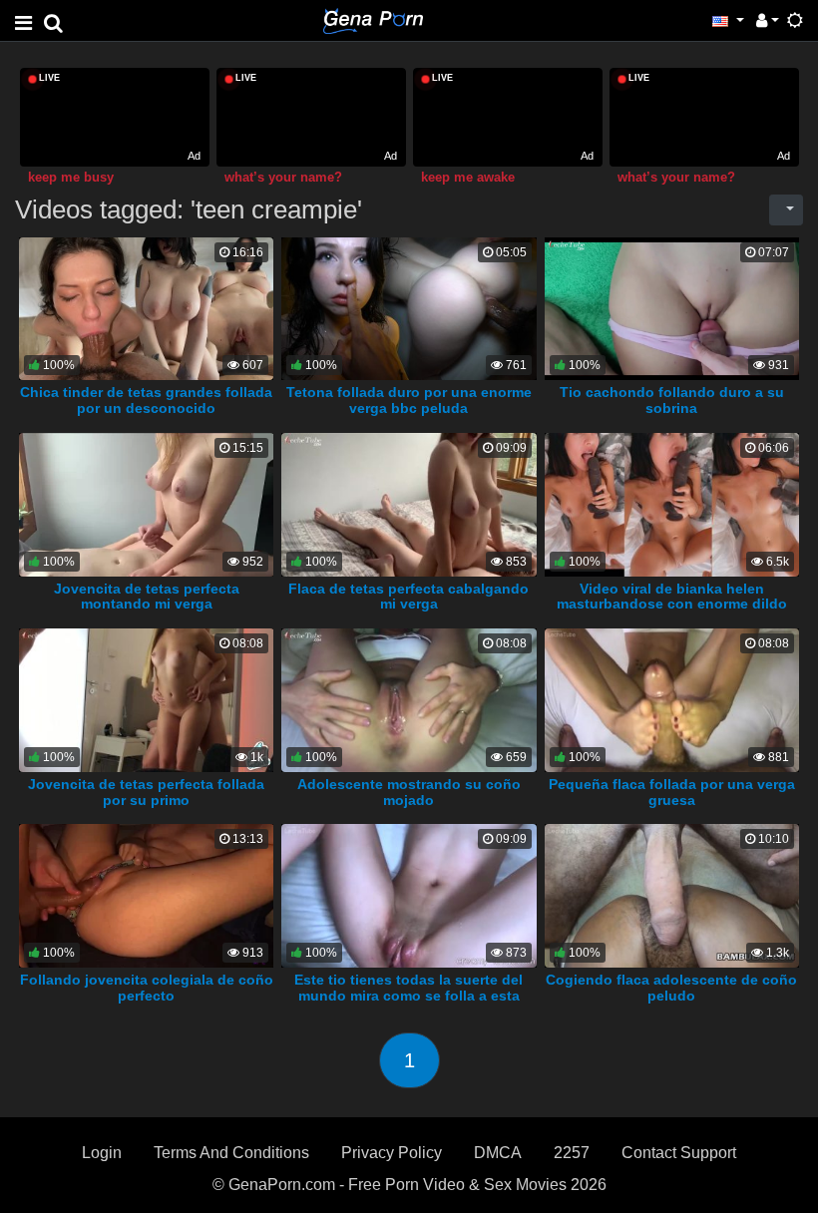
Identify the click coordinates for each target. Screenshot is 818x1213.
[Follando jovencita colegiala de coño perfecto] (146, 894)
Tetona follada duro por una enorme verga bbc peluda (409, 400)
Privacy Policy (391, 1152)
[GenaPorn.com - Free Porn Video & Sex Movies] (373, 19)
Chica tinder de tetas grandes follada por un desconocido (146, 400)
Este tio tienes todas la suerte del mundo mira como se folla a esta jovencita (408, 995)
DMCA (498, 1152)
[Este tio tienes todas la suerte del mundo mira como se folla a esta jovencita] (409, 894)
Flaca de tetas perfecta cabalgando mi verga (408, 596)
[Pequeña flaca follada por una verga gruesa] (672, 698)
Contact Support (678, 1152)
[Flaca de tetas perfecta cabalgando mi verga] (409, 503)
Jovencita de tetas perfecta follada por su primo (146, 792)
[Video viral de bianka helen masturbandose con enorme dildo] (672, 503)
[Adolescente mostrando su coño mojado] (409, 698)
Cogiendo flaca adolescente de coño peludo (671, 988)
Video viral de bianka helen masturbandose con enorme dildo (672, 596)
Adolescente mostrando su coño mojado (409, 792)
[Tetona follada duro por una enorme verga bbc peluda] (408, 307)
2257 (572, 1152)
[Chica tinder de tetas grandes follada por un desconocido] (146, 307)
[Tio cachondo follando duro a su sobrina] (672, 307)
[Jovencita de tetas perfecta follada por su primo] (146, 698)
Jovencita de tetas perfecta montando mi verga (146, 596)
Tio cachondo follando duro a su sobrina (672, 400)
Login (102, 1152)
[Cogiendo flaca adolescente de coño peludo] (672, 894)
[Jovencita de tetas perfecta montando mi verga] (146, 503)
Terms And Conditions (231, 1152)
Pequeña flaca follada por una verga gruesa (672, 792)
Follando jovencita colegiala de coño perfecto (146, 988)
